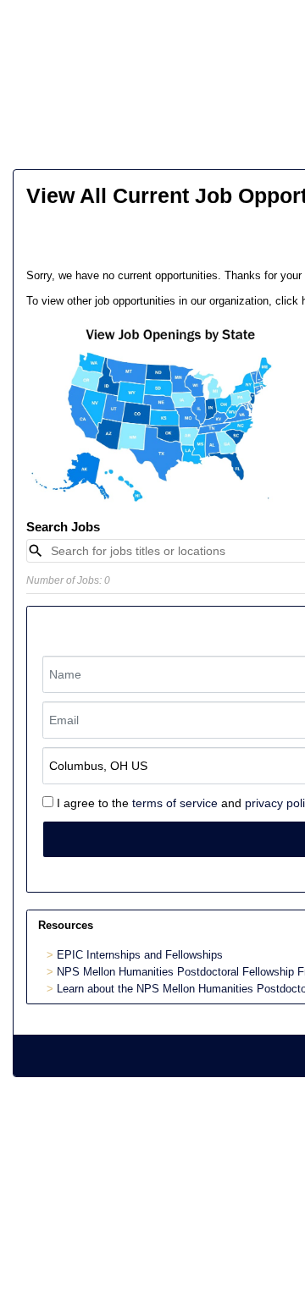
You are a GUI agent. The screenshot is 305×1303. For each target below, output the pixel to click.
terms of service (175, 803)
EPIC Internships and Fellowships (140, 954)
